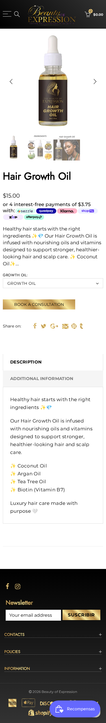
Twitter (43, 326)
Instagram (17, 586)
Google (54, 326)
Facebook (35, 326)
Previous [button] (11, 81)
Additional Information (41, 378)
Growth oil (21, 283)
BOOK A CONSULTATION (39, 304)
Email (65, 326)
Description (26, 362)
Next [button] (95, 81)
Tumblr (81, 326)
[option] (53, 81)
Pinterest (74, 326)
